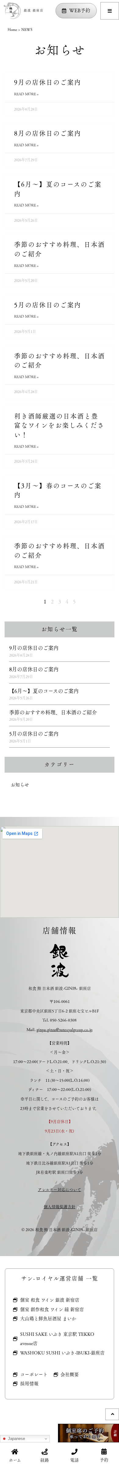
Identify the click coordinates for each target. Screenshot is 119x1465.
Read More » (26, 94)
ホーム (15, 1460)
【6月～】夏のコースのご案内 (58, 189)
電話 (74, 1460)
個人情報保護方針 (59, 1207)
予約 (104, 1459)
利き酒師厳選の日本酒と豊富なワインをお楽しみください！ (59, 425)
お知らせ (20, 784)
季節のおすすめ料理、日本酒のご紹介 (59, 249)
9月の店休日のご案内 (47, 82)
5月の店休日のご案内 (47, 305)
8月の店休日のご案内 (47, 133)
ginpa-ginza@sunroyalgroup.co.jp (64, 1029)
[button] (109, 11)
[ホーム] (15, 1452)
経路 (44, 1460)
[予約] (104, 1452)
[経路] (44, 1452)
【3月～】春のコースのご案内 (58, 490)
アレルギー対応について (59, 1189)
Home (12, 29)
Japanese (16, 1438)
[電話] (74, 1452)
